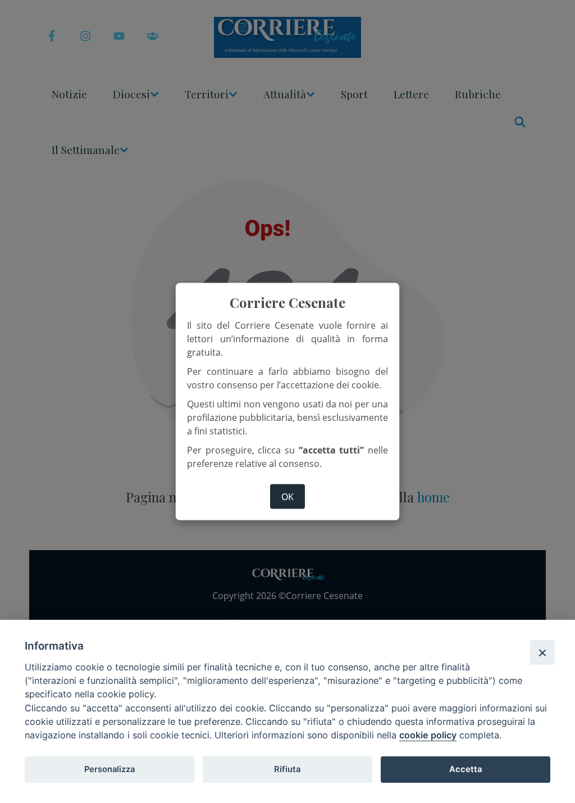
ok (287, 497)
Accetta (465, 769)
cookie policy (428, 735)
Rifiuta (287, 769)
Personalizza (109, 769)
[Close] (542, 652)
